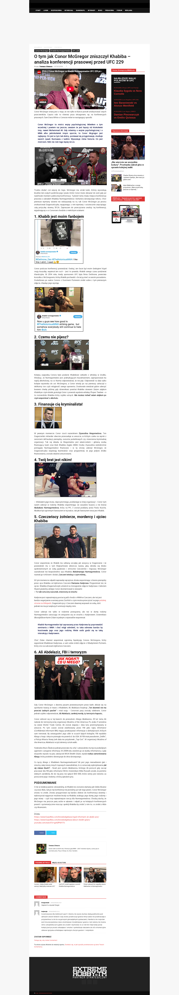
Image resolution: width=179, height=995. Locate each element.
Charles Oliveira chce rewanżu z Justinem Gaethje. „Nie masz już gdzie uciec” (133, 177)
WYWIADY (91, 10)
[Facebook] (136, 1)
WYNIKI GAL (69, 10)
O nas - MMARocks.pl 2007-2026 (43, 993)
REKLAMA (128, 10)
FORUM (119, 10)
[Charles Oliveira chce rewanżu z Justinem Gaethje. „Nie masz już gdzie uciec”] (116, 178)
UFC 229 (75, 50)
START (38, 10)
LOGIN (46, 10)
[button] (142, 10)
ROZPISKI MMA (56, 10)
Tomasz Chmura (45, 66)
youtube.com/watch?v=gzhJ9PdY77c (49, 822)
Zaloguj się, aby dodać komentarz (45, 940)
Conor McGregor (48, 47)
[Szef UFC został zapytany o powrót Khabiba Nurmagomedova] (70, 874)
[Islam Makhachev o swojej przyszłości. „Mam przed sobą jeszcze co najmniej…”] (116, 188)
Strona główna (38, 47)
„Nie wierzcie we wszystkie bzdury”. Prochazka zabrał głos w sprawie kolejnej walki (127, 165)
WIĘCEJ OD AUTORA (59, 862)
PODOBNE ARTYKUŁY (42, 862)
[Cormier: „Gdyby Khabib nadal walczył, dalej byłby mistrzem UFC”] (45, 874)
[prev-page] (35, 889)
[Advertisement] (89, 28)
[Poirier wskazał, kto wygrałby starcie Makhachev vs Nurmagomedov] (95, 874)
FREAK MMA (109, 10)
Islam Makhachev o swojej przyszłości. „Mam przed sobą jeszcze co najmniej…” (133, 187)
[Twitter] (143, 1)
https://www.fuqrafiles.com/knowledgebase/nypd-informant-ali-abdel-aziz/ (66, 817)
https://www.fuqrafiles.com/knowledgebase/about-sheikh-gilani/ (62, 820)
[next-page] (38, 889)
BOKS (100, 10)
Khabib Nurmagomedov (61, 50)
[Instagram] (140, 1)
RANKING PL (80, 10)
